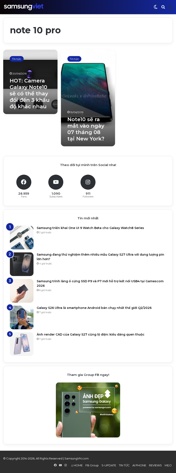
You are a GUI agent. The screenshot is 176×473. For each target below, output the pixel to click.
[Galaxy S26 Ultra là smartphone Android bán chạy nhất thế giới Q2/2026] (21, 317)
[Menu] (170, 9)
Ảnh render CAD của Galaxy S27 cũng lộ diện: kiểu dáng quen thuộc (90, 334)
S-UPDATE (109, 465)
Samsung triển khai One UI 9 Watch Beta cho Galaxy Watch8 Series (90, 228)
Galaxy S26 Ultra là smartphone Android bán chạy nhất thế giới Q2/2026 (94, 308)
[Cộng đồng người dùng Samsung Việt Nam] (23, 7)
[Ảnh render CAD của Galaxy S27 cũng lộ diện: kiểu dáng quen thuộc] (21, 344)
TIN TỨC (124, 465)
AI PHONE (139, 465)
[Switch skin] (155, 9)
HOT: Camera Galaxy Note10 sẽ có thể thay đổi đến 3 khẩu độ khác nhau (30, 94)
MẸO (168, 465)
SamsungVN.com (76, 458)
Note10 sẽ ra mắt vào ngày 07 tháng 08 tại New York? (85, 129)
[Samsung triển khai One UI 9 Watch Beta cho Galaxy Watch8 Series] (21, 237)
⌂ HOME (77, 465)
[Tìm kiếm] (163, 9)
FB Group (92, 465)
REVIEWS (155, 465)
